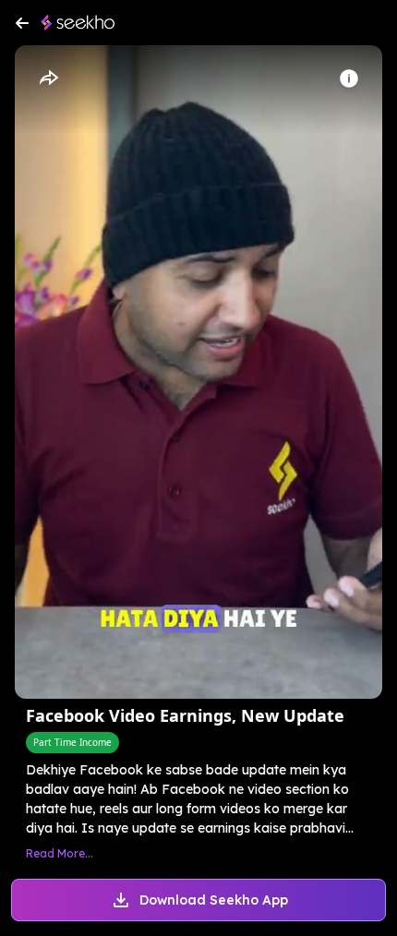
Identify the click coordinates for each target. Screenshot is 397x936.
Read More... (59, 853)
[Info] (349, 78)
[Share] (48, 78)
